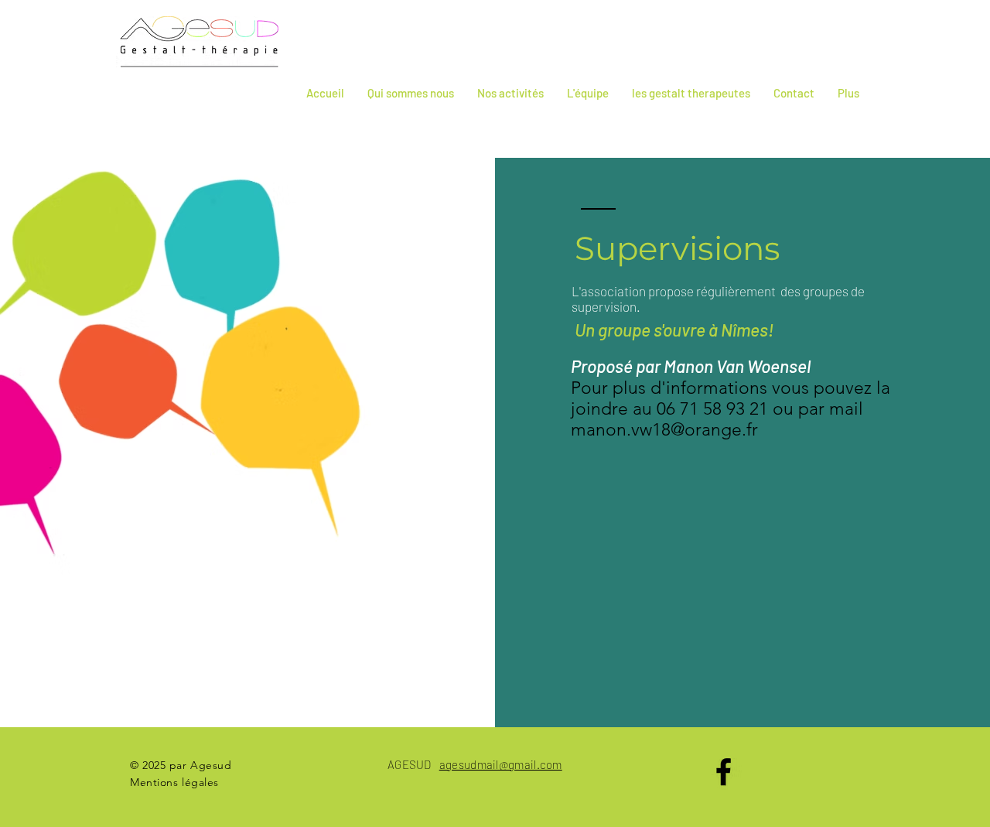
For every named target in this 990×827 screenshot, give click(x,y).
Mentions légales (174, 782)
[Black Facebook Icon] (723, 772)
